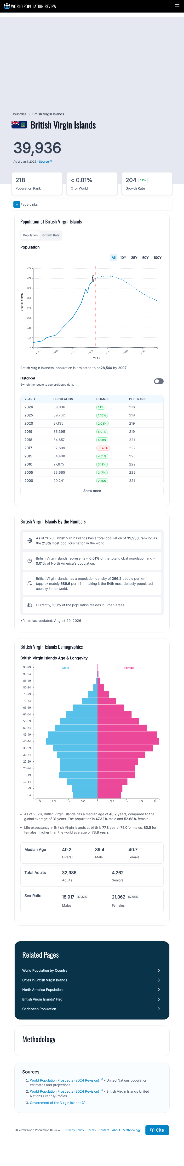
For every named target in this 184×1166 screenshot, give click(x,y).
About (116, 1130)
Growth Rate (50, 235)
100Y (158, 257)
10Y (123, 257)
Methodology (132, 1130)
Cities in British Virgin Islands (44, 980)
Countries (19, 114)
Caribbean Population (39, 1009)
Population (30, 235)
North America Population (42, 990)
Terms (91, 1130)
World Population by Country (44, 970)
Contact (103, 1130)
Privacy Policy (74, 1130)
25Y (134, 257)
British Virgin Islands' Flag (42, 999)
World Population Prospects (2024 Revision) (64, 1080)
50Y (145, 257)
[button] (177, 6)
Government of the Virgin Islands (55, 1103)
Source (44, 161)
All (113, 257)
